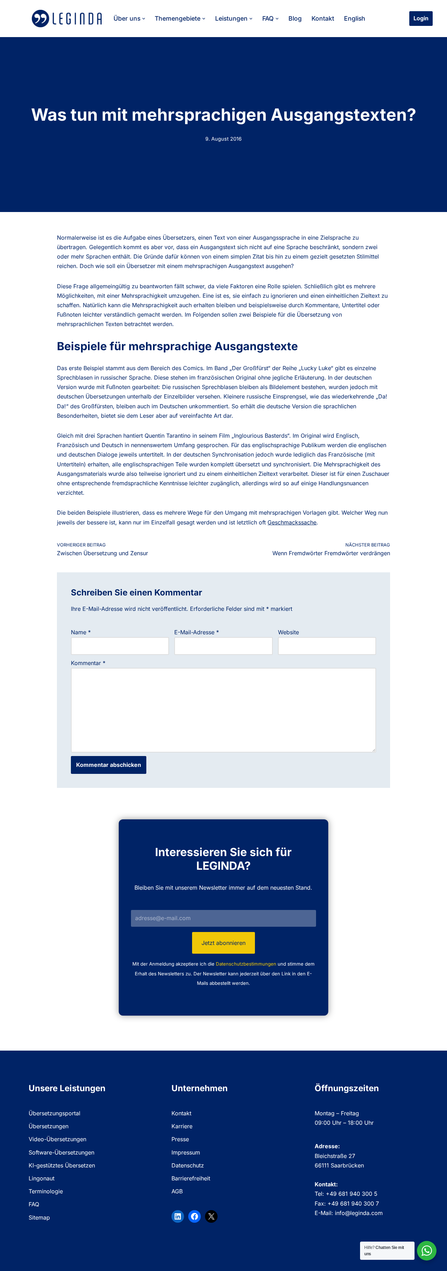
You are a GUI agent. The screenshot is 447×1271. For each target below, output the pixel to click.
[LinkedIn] (177, 1216)
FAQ (34, 1204)
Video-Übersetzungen (57, 1139)
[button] (143, 18)
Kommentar (88, 662)
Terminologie (46, 1191)
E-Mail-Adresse (196, 632)
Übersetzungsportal (54, 1113)
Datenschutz (187, 1165)
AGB (177, 1191)
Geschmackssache (292, 522)
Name (81, 632)
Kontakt (323, 18)
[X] (211, 1216)
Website (288, 632)
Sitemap (39, 1217)
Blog (295, 18)
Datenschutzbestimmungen (246, 964)
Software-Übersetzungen (61, 1152)
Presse (180, 1139)
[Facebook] (194, 1216)
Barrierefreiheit (190, 1178)
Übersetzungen (48, 1126)
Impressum (185, 1152)
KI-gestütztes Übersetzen (62, 1165)
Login (420, 18)
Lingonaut (41, 1178)
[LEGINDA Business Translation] (67, 18)
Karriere (181, 1126)
